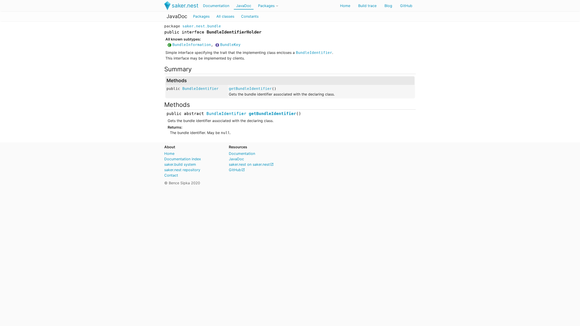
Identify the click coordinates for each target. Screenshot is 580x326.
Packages (266, 5)
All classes (225, 16)
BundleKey (230, 45)
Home (345, 5)
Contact (171, 175)
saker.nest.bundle (201, 26)
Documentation (216, 5)
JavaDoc (243, 5)
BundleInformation (191, 45)
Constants (250, 16)
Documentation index (182, 159)
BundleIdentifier (314, 52)
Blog (388, 5)
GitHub (406, 5)
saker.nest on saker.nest (249, 164)
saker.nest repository (182, 170)
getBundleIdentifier (250, 88)
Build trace (367, 5)
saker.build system (180, 164)
